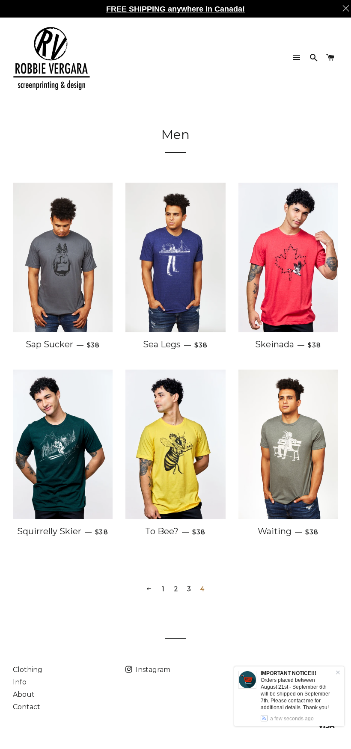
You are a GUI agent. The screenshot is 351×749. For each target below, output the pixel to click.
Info (20, 682)
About (24, 694)
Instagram (152, 670)
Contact (26, 707)
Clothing (27, 670)
